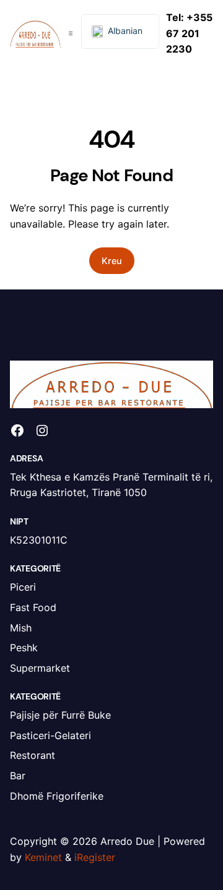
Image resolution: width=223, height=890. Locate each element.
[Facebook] (17, 430)
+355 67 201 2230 (189, 33)
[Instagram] (42, 430)
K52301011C (39, 540)
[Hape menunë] (71, 33)
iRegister (94, 857)
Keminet (43, 857)
